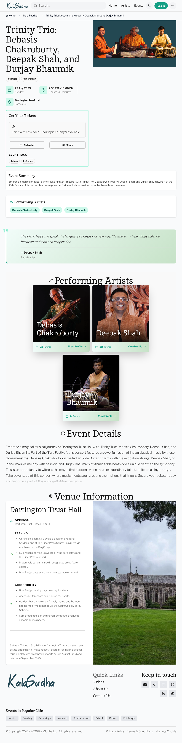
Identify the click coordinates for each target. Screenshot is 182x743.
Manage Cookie (166, 731)
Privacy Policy (115, 731)
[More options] (172, 5)
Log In (161, 5)
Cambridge (44, 718)
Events (138, 5)
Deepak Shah (52, 210)
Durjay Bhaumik (76, 210)
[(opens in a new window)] (84, 291)
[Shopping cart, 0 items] (149, 5)
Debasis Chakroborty (25, 210)
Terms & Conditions (140, 731)
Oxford (113, 718)
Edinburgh (129, 718)
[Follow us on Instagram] (163, 684)
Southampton (81, 718)
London (12, 718)
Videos (98, 681)
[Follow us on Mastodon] (172, 693)
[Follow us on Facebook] (154, 684)
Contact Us (102, 695)
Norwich (62, 718)
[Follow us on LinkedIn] (163, 693)
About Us (100, 688)
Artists (125, 5)
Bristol (99, 718)
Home (113, 5)
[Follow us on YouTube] (145, 684)
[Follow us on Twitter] (172, 684)
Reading (27, 718)
